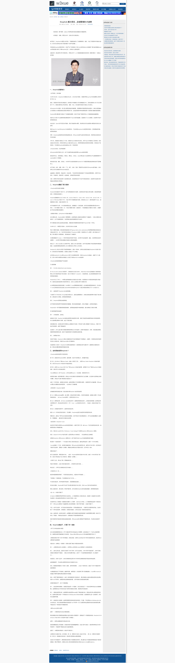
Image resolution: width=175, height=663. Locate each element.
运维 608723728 (118, 655)
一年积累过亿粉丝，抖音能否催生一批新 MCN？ (113, 39)
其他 (58, 16)
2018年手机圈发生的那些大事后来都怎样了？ (113, 27)
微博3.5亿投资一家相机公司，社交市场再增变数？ (114, 33)
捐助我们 (77, 659)
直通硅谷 (56, 650)
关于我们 (68, 659)
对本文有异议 (90, 24)
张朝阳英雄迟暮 (107, 25)
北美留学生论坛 (66, 650)
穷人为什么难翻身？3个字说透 (110, 60)
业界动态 (62, 16)
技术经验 (55, 16)
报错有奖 (81, 659)
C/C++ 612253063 (83, 655)
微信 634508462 (90, 655)
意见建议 (73, 659)
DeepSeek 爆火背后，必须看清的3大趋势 (112, 50)
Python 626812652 (75, 655)
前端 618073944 (61, 655)
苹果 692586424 (97, 655)
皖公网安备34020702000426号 (93, 661)
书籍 (91, 5)
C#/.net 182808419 (104, 655)
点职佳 (60, 650)
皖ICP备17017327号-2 (80, 661)
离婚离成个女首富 (107, 31)
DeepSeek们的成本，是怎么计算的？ (111, 52)
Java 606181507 (68, 655)
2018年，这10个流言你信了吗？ (110, 29)
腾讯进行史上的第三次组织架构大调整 (111, 37)
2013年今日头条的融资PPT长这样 (111, 35)
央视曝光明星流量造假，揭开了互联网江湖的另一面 (114, 41)
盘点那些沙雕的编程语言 (109, 43)
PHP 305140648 (111, 655)
